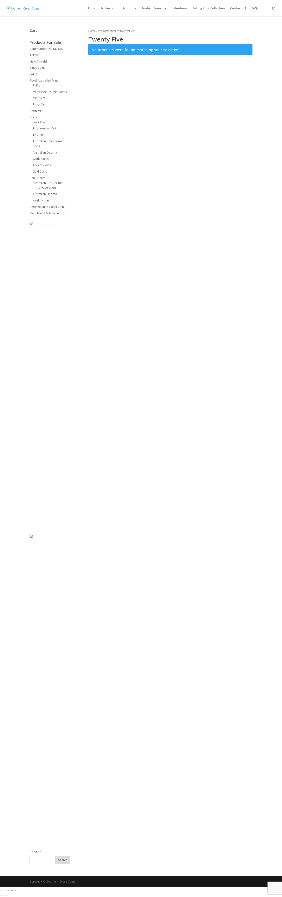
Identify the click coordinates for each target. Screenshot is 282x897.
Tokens (34, 55)
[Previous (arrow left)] (1, 895)
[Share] (10, 890)
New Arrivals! (38, 61)
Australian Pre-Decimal (48, 183)
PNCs (36, 85)
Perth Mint (37, 111)
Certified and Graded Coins (47, 207)
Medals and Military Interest (48, 213)
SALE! (33, 74)
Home (91, 8)
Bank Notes (37, 178)
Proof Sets (40, 104)
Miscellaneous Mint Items (50, 92)
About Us (129, 8)
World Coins (41, 159)
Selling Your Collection (209, 8)
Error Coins (40, 122)
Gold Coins (40, 171)
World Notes (41, 200)
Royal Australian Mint (44, 80)
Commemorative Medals (46, 49)
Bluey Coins (37, 68)
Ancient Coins (42, 165)
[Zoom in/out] (1, 890)
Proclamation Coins (46, 128)
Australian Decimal (45, 152)
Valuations (179, 8)
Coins (33, 117)
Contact (236, 8)
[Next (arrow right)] (5, 895)
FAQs (254, 8)
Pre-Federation (46, 187)
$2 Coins (38, 135)
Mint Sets (39, 98)
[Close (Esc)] (14, 890)
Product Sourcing (153, 8)
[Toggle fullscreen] (5, 890)
